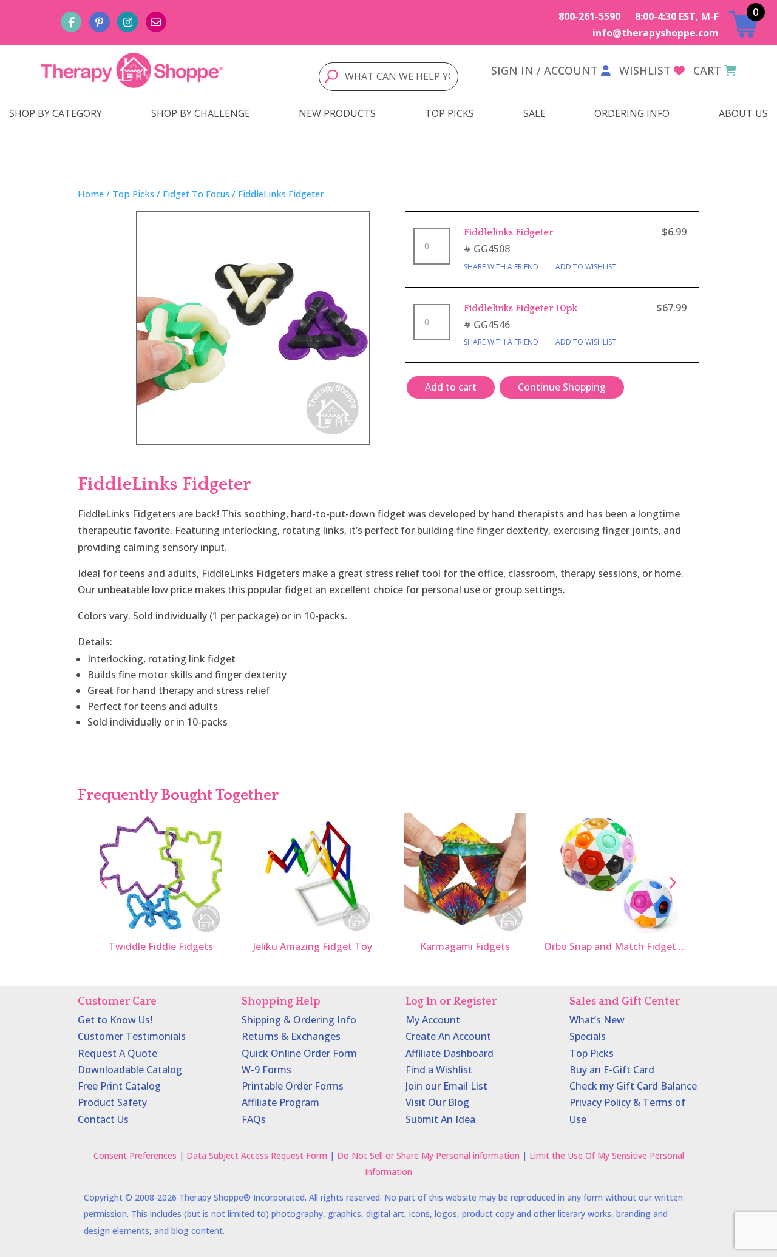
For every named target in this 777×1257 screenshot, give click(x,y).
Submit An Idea (440, 1119)
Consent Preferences (135, 1155)
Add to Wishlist (585, 266)
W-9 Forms (266, 1069)
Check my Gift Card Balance (633, 1086)
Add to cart (451, 387)
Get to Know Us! (115, 1019)
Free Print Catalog (119, 1086)
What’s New (597, 1019)
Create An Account (448, 1036)
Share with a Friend (501, 266)
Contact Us (103, 1119)
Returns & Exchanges (291, 1036)
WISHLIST (645, 70)
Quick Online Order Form (299, 1053)
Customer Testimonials (132, 1036)
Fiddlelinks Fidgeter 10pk (520, 308)
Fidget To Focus (196, 193)
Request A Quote (117, 1053)
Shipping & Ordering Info (299, 1019)
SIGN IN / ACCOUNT (544, 70)
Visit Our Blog (437, 1102)
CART (707, 70)
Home (91, 193)
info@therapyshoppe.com (655, 32)
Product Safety (112, 1102)
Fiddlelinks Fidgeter (509, 232)
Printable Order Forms (293, 1086)
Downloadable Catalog (130, 1069)
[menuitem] (55, 113)
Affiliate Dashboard (449, 1053)
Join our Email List (446, 1086)
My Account (432, 1019)
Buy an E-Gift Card (611, 1069)
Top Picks (133, 193)
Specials (587, 1036)
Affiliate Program (280, 1102)
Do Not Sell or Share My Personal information (428, 1155)
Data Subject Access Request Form (256, 1155)
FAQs (254, 1119)
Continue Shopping (562, 387)
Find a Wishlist (438, 1069)
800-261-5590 (589, 16)
